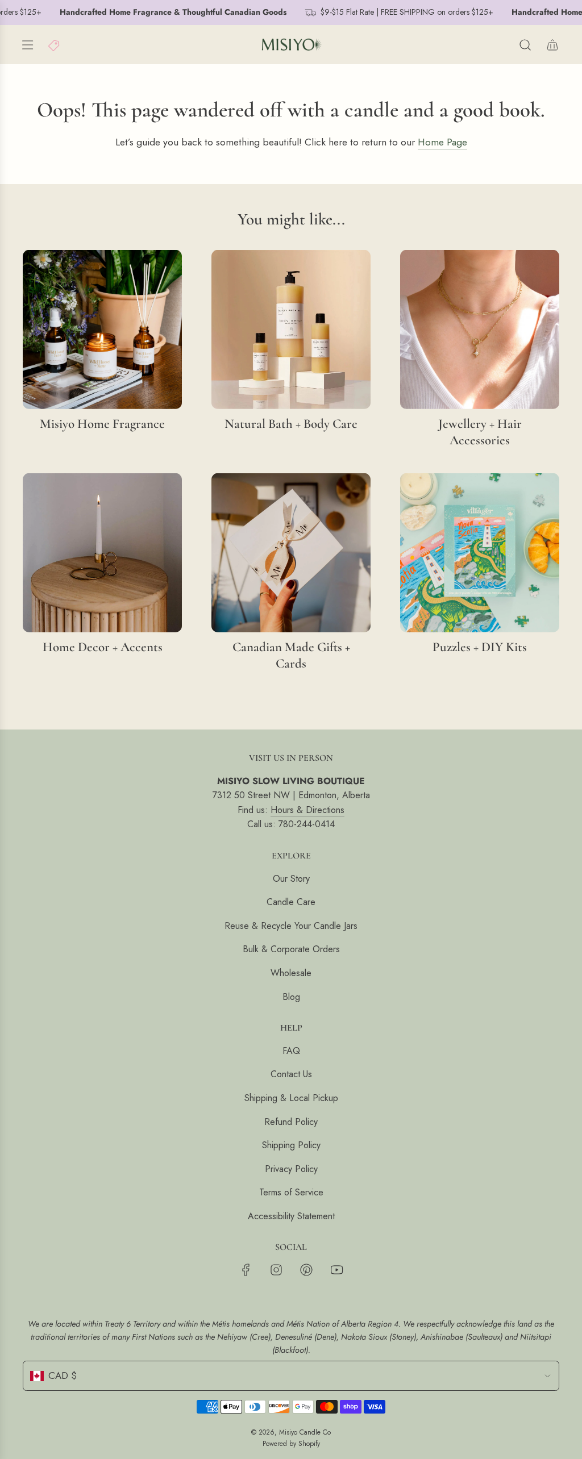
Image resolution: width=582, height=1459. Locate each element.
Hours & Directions (307, 809)
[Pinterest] (306, 1269)
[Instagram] (276, 1269)
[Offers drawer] (54, 45)
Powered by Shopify (291, 1444)
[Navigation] (27, 45)
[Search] (525, 45)
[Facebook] (246, 1269)
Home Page (442, 142)
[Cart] (552, 45)
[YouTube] (336, 1269)
